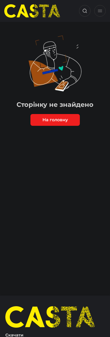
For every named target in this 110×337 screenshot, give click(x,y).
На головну (55, 119)
